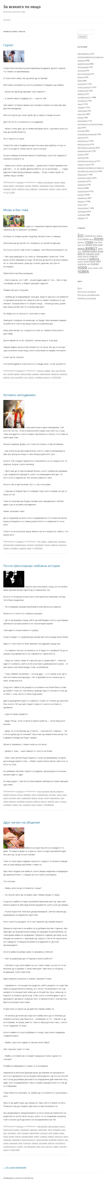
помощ (51, 1136)
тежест (52, 189)
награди (81, 157)
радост (44, 801)
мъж (52, 185)
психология (83, 191)
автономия (53, 1126)
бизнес (81, 77)
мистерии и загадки (86, 147)
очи (97, 254)
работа (94, 258)
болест (62, 1126)
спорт (80, 204)
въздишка (48, 182)
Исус (94, 236)
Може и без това (15, 210)
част (100, 268)
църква (95, 268)
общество (82, 174)
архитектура (83, 63)
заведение (34, 1133)
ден (52, 370)
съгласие (7, 805)
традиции (82, 211)
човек (39, 805)
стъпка (63, 801)
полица (43, 1136)
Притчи (81, 188)
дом (57, 370)
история (12, 798)
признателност (28, 1140)
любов (86, 251)
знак (64, 794)
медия (10, 374)
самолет (34, 189)
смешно (81, 201)
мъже (40, 798)
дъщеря (25, 1133)
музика (81, 154)
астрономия (83, 67)
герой (56, 182)
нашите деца (83, 164)
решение (13, 1143)
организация (27, 1136)
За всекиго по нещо (22, 6)
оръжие (6, 189)
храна (89, 268)
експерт (52, 794)
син (12, 377)
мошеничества (84, 151)
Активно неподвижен (19, 395)
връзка (13, 794)
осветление (45, 374)
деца (34, 794)
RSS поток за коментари (88, 295)
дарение (33, 1129)
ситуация (43, 1143)
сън (25, 377)
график (47, 370)
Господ (88, 235)
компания (26, 798)
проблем (21, 801)
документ (12, 1133)
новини (35, 374)
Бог (39, 541)
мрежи (17, 374)
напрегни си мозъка (87, 161)
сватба (51, 801)
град (100, 242)
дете (83, 245)
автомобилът (84, 53)
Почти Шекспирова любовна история (31, 566)
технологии (83, 208)
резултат (62, 545)
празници (82, 181)
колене (28, 185)
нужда (18, 1136)
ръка (27, 189)
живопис (81, 94)
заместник (52, 541)
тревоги (22, 548)
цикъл (46, 377)
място (82, 254)
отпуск (47, 545)
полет (14, 189)
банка (40, 182)
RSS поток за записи (87, 291)
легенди (81, 137)
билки (80, 80)
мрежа (34, 798)
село (57, 801)
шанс (5, 1150)
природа (55, 374)
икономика (82, 121)
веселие (45, 791)
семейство (82, 198)
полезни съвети (85, 178)
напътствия (25, 374)
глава (62, 182)
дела (50, 1129)
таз (25, 1146)
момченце (44, 185)
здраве (81, 107)
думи (100, 244)
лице (79, 251)
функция (31, 1146)
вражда (59, 791)
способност (60, 1143)
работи (20, 189)
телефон (39, 377)
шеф (29, 548)
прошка (28, 801)
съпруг (31, 377)
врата (91, 239)
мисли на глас (84, 144)
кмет (19, 798)
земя (100, 248)
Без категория (84, 74)
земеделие (82, 110)
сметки (51, 1143)
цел (42, 1146)
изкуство (82, 114)
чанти (64, 189)
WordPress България (87, 298)
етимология (83, 90)
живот (11, 185)
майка (56, 1133)
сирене (35, 1143)
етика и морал (84, 87)
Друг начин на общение (21, 822)
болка (80, 239)
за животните (84, 97)
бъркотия (7, 1129)
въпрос (16, 1129)
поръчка (59, 1136)
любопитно (83, 141)
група (19, 794)
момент (35, 185)
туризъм (81, 215)
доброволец (42, 794)
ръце (92, 261)
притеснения (42, 1140)
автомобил (43, 1126)
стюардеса (43, 189)
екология (82, 84)
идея (5, 798)
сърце (95, 263)
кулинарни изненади (87, 134)
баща (99, 235)
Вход (80, 288)
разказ (20, 182)
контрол (30, 545)
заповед (62, 541)
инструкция (8, 545)
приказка (82, 184)
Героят (8, 45)
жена (5, 185)
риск (20, 1143)
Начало (6, 20)
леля (50, 1133)
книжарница (20, 545)
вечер (40, 370)
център (48, 1146)
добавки (56, 1129)
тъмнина (26, 805)
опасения (39, 545)
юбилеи (81, 218)
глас (95, 242)
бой (39, 791)
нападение (59, 185)
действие (42, 1129)
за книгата (82, 100)
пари (80, 256)
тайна (15, 805)
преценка (16, 1140)
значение (19, 185)
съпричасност (9, 1146)
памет (36, 1136)
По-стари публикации (14, 1167)
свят (98, 261)
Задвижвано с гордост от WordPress (18, 1178)
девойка (27, 794)
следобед (19, 377)
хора (58, 189)
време (6, 794)
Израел (81, 117)
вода (86, 238)
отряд (46, 798)
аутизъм (81, 70)
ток (20, 805)
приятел (63, 374)
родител (27, 1143)
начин (11, 1136)
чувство (62, 1146)
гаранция (24, 1129)
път (87, 259)
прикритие (55, 798)
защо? (80, 104)
